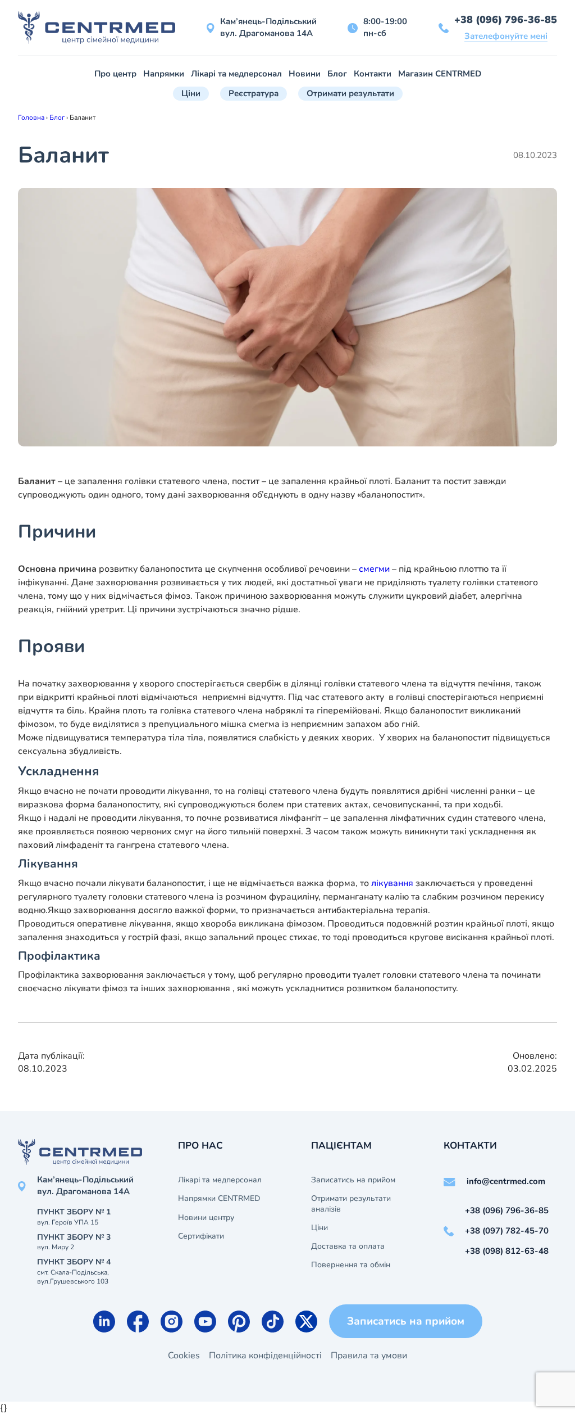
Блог (337, 73)
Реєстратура (254, 93)
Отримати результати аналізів (351, 1204)
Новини (305, 73)
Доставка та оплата (348, 1246)
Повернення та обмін (350, 1265)
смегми (374, 569)
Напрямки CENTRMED (219, 1199)
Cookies (184, 1355)
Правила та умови (369, 1355)
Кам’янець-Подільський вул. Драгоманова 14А (268, 27)
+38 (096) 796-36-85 (505, 19)
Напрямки (163, 73)
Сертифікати (201, 1236)
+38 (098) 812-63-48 (507, 1251)
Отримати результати (350, 93)
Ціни (190, 93)
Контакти (372, 73)
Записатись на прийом (353, 1180)
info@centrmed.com (506, 1181)
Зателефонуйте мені (505, 36)
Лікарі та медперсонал (236, 73)
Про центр (115, 73)
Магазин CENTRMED (439, 73)
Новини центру (206, 1218)
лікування (392, 883)
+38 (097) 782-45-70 (507, 1230)
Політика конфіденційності (265, 1355)
